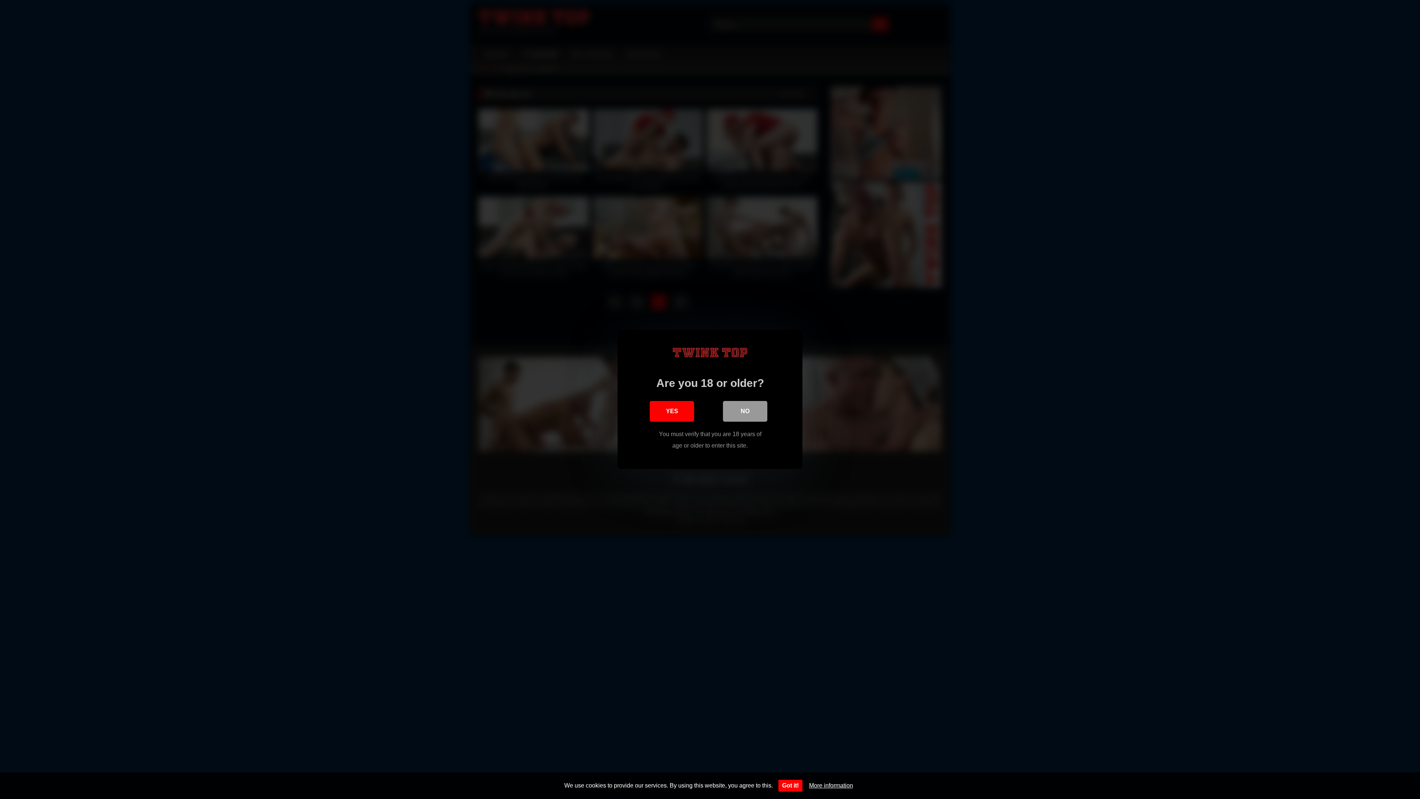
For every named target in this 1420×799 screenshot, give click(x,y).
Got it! (790, 785)
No (745, 411)
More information (831, 785)
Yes (672, 411)
